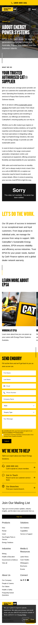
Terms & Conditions (7, 432)
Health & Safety (7, 590)
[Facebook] (23, 580)
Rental (4, 531)
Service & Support (26, 534)
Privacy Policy (19, 432)
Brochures (23, 566)
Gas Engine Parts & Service (8, 538)
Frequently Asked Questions (8, 594)
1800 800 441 (20, 3)
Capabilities (24, 531)
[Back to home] (9, 9)
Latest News (24, 557)
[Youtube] (28, 580)
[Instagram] (25, 580)
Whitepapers (24, 563)
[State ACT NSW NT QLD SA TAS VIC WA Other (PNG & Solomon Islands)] (19, 405)
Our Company (6, 580)
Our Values (5, 586)
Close (32, 619)
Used (4, 534)
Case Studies (24, 560)
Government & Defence (10, 560)
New (3, 528)
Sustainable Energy (22, 242)
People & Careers (8, 583)
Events (22, 569)
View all (4, 563)
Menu (34, 9)
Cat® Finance (11, 256)
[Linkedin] (21, 580)
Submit (6, 441)
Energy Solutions (7, 542)
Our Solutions (24, 528)
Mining (4, 553)
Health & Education (8, 557)
